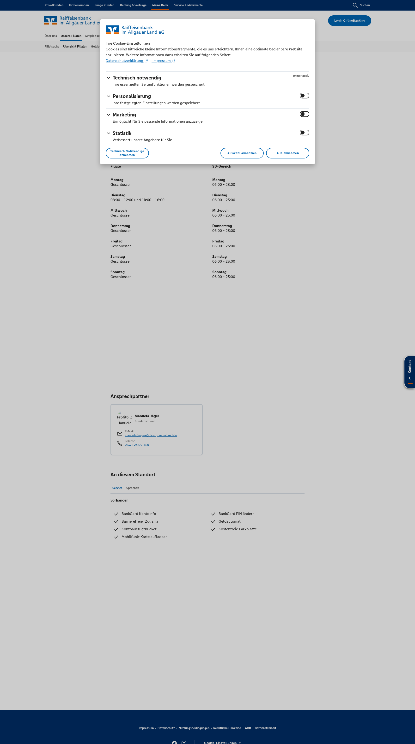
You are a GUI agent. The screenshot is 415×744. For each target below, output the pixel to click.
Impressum (162, 60)
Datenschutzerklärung (125, 60)
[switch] (304, 95)
